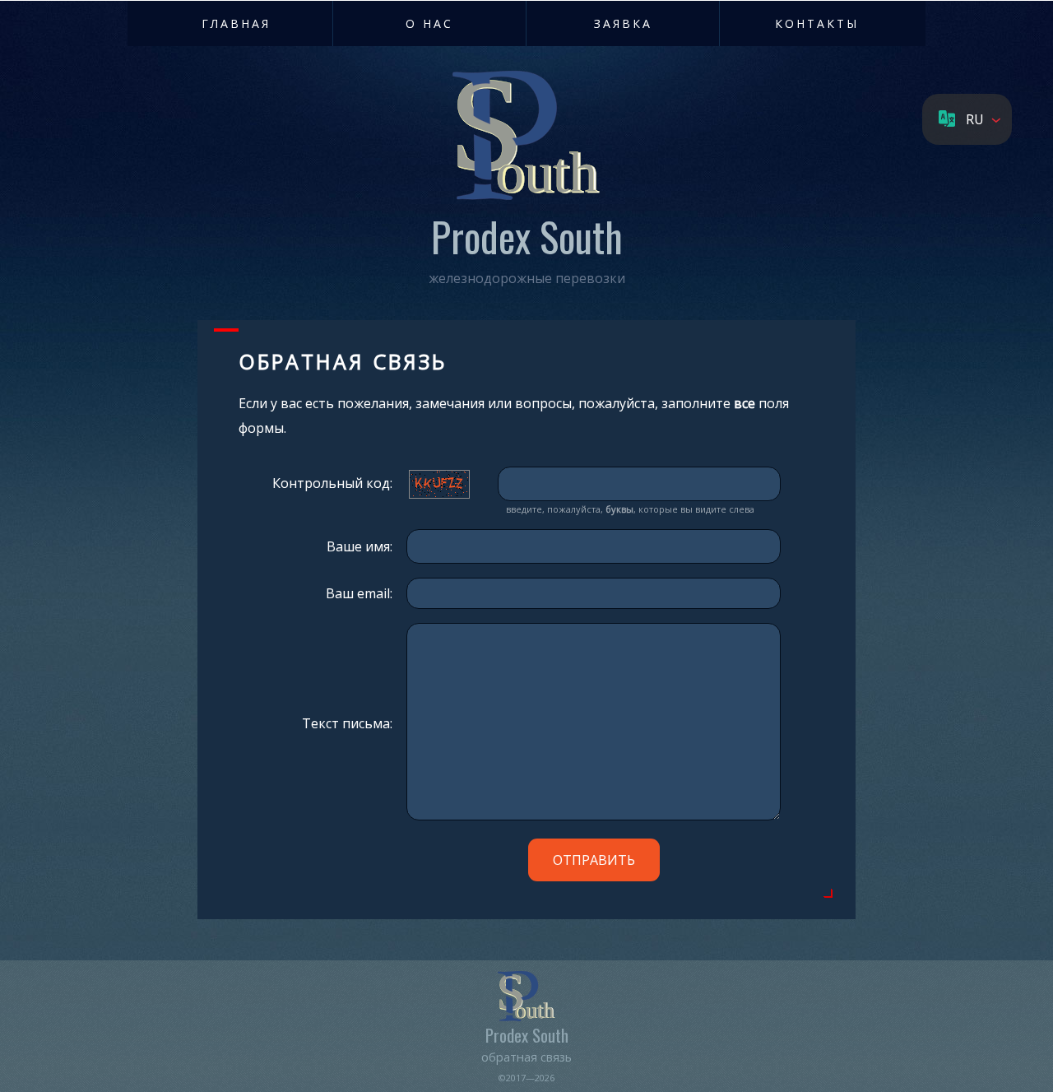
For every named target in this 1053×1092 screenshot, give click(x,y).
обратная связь (526, 1056)
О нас (429, 23)
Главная (236, 23)
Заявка (623, 23)
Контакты (817, 23)
